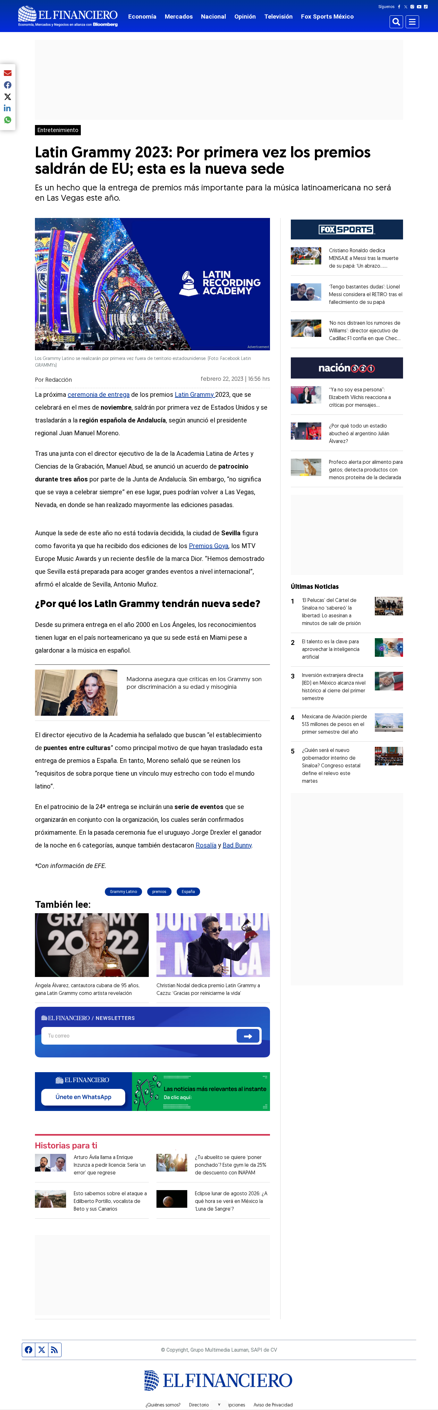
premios (159, 891)
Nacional (213, 16)
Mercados (179, 16)
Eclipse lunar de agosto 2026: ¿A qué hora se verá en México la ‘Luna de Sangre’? (231, 1201)
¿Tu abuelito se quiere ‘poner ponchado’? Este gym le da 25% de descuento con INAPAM (230, 1165)
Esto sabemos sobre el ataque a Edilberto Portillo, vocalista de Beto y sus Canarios (110, 1201)
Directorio (199, 1405)
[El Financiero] (68, 16)
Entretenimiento (58, 130)
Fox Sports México (327, 16)
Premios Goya (208, 546)
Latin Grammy (195, 394)
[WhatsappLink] (152, 1091)
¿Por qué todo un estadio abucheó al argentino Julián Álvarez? (359, 434)
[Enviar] (248, 1036)
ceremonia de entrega (99, 394)
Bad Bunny (237, 845)
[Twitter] (407, 7)
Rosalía (206, 845)
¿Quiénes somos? (163, 1405)
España (188, 891)
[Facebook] (400, 7)
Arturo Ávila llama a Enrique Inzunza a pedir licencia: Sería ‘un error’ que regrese (110, 1165)
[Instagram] (413, 7)
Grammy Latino (123, 891)
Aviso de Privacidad (273, 1405)
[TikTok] (427, 7)
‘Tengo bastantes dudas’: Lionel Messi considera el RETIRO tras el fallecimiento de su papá (365, 295)
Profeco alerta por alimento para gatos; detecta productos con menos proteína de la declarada (366, 470)
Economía (142, 16)
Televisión (278, 16)
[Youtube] (420, 7)
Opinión (245, 16)
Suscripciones (231, 1405)
